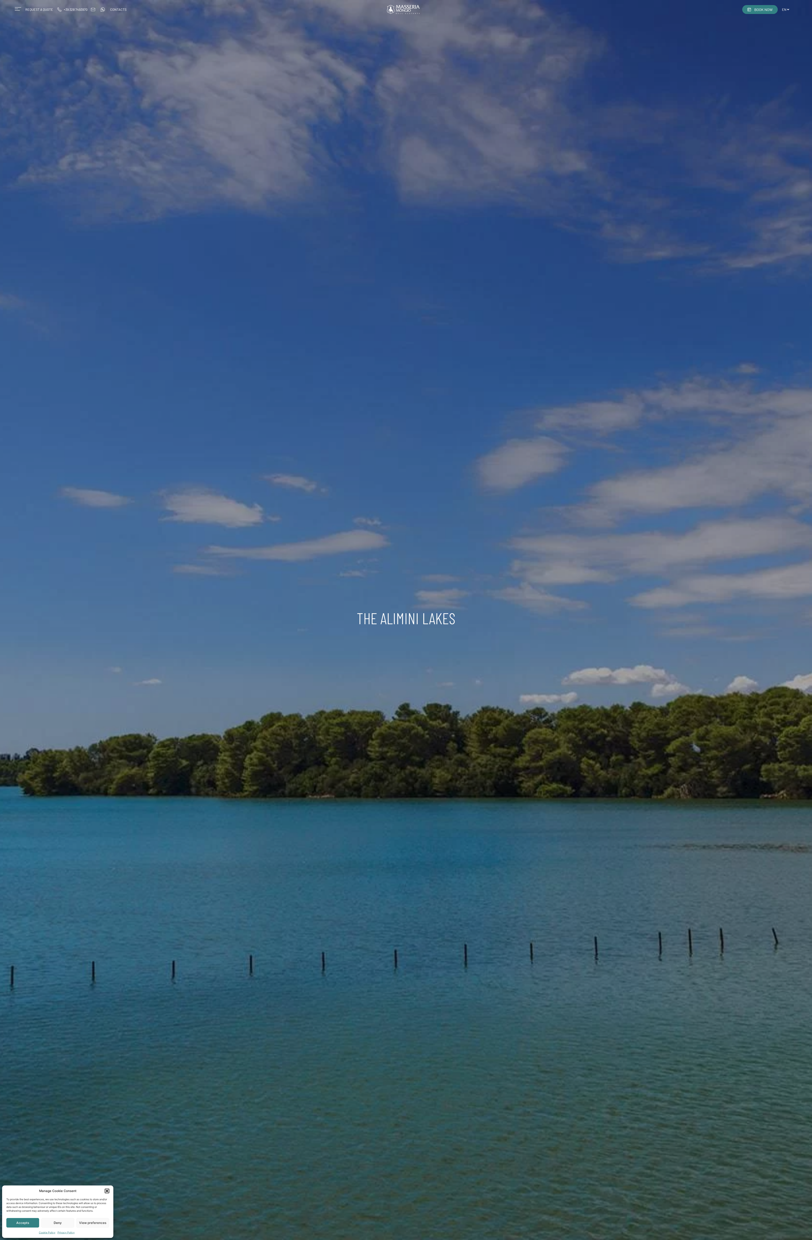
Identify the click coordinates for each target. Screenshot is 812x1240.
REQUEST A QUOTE (39, 9)
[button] (107, 1191)
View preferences (92, 1223)
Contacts (118, 9)
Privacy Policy (66, 1232)
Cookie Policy (47, 1232)
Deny (58, 1223)
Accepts (22, 1223)
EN (784, 9)
